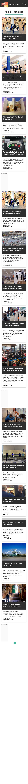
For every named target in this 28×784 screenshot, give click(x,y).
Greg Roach (6, 618)
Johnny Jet (6, 50)
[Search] (22, 4)
